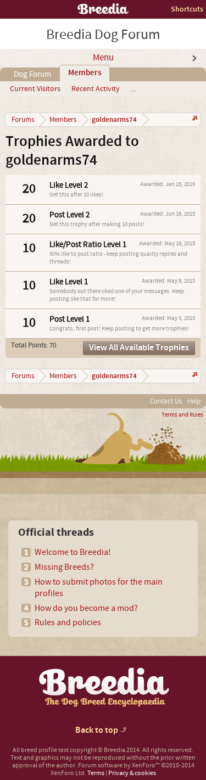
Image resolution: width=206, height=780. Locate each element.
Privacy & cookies (132, 773)
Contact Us (166, 401)
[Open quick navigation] (193, 119)
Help (194, 401)
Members (84, 73)
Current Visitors (35, 89)
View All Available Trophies (139, 347)
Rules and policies (68, 622)
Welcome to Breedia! (73, 552)
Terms (95, 773)
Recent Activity (95, 89)
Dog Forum (32, 74)
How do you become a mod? (86, 608)
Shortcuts (187, 9)
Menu (103, 58)
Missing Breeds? (64, 567)
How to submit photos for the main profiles (99, 587)
